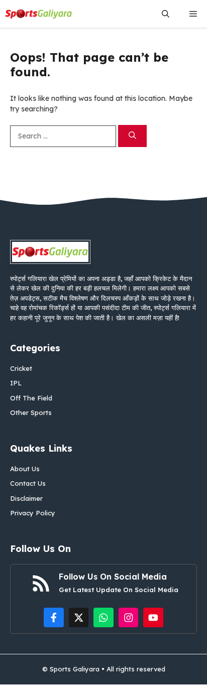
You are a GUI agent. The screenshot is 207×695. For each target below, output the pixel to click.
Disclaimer (26, 498)
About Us (25, 469)
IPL (16, 383)
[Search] (132, 136)
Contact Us (28, 483)
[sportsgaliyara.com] (38, 14)
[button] (165, 14)
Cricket (21, 368)
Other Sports (31, 412)
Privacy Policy (32, 513)
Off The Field (31, 398)
